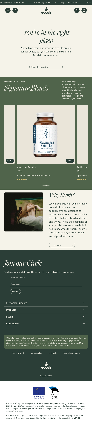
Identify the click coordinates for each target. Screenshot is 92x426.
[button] (84, 10)
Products (11, 309)
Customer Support (16, 303)
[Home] (46, 10)
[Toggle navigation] (8, 10)
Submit (15, 291)
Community (12, 323)
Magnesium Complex (26, 167)
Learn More (56, 245)
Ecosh (9, 316)
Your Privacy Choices (71, 353)
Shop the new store (40, 67)
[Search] (15, 10)
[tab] (43, 185)
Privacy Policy (36, 353)
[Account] (76, 10)
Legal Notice (53, 353)
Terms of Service (19, 353)
